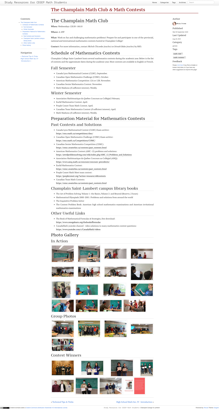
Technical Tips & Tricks (62, 402)
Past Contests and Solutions (31, 36)
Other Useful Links (29, 43)
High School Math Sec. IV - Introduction (134, 402)
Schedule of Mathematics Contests (33, 25)
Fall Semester (27, 27)
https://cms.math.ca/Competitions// (75, 140)
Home (154, 2)
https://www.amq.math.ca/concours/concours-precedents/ (83, 161)
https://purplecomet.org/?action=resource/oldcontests (81, 176)
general (175, 46)
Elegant (216, 408)
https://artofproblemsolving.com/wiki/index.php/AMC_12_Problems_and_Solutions (94, 154)
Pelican (206, 408)
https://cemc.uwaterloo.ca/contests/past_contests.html (81, 147)
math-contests (179, 57)
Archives (182, 2)
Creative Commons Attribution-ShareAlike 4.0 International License (46, 408)
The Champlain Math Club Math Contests (98, 9)
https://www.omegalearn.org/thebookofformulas (78, 222)
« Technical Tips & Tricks (29, 56)
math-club (177, 53)
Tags (174, 2)
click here (180, 65)
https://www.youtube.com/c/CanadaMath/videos (78, 229)
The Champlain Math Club (29, 22)
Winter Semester (28, 29)
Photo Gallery (26, 45)
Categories (164, 2)
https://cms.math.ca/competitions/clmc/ (74, 133)
